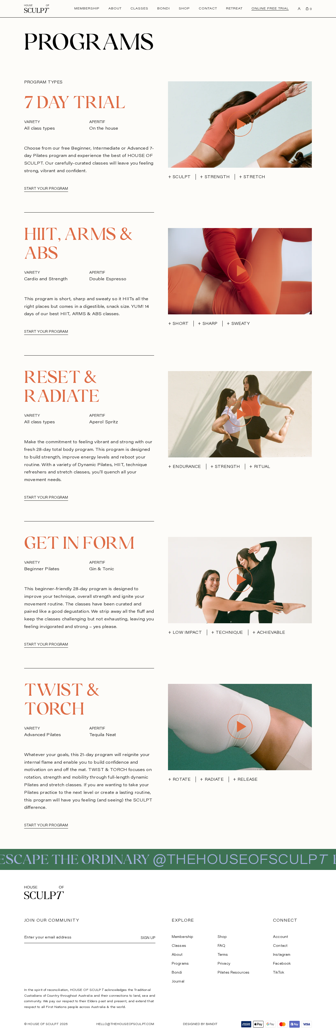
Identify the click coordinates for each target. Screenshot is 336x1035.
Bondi (163, 8)
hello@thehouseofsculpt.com (125, 1024)
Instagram (281, 955)
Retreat (234, 8)
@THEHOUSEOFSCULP (89, 860)
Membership (86, 8)
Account (280, 937)
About (115, 8)
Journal (178, 981)
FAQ (221, 946)
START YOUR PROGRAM (46, 189)
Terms (223, 955)
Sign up (148, 938)
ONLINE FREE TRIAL (270, 8)
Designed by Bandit (200, 1024)
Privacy (224, 963)
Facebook (282, 963)
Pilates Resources (233, 972)
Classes (139, 8)
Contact (208, 8)
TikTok (278, 972)
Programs (180, 963)
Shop (184, 8)
